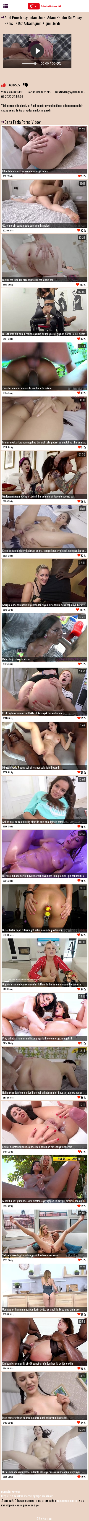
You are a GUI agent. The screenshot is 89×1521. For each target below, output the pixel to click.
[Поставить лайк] (3, 85)
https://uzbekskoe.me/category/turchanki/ (27, 1495)
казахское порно (67, 1500)
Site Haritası (44, 1518)
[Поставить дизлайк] (25, 85)
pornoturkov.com (11, 1491)
